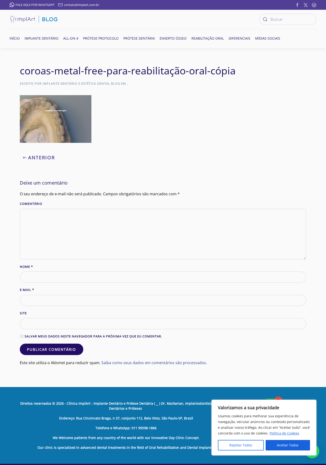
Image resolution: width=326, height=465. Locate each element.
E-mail (27, 290)
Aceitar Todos (288, 445)
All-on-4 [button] (70, 38)
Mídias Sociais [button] (267, 38)
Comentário (31, 204)
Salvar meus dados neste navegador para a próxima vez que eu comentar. (93, 336)
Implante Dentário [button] (41, 38)
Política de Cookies (284, 433)
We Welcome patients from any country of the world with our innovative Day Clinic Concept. (126, 437)
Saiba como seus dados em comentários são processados (153, 362)
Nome (26, 266)
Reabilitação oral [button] (207, 38)
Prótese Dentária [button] (139, 38)
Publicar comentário (51, 349)
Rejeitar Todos (240, 445)
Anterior (41, 157)
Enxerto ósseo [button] (173, 38)
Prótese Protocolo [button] (101, 38)
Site (23, 313)
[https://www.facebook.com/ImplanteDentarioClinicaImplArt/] (297, 4)
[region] (263, 427)
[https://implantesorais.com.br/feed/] (314, 4)
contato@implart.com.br (81, 5)
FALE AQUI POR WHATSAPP (35, 5)
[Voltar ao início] (33, 19)
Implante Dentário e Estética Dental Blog (81, 83)
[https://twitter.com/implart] (305, 4)
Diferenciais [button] (239, 38)
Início (15, 38)
